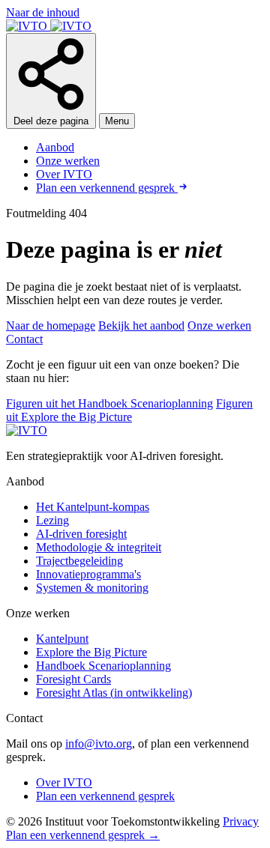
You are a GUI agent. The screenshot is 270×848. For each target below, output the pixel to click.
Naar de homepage (50, 325)
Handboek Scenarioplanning (103, 665)
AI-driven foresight (81, 533)
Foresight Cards (73, 679)
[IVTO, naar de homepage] (49, 25)
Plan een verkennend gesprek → (83, 835)
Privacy (241, 821)
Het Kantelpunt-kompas (92, 506)
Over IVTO (64, 174)
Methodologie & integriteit (98, 547)
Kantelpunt (62, 638)
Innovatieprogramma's (88, 574)
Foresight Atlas (114, 692)
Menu (117, 121)
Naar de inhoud (43, 12)
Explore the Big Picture (91, 652)
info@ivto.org (98, 743)
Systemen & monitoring (92, 587)
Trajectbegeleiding (79, 560)
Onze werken (68, 160)
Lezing (52, 520)
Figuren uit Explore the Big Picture (129, 410)
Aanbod (55, 147)
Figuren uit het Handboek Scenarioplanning (109, 403)
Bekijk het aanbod (141, 325)
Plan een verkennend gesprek (107, 187)
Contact (24, 339)
